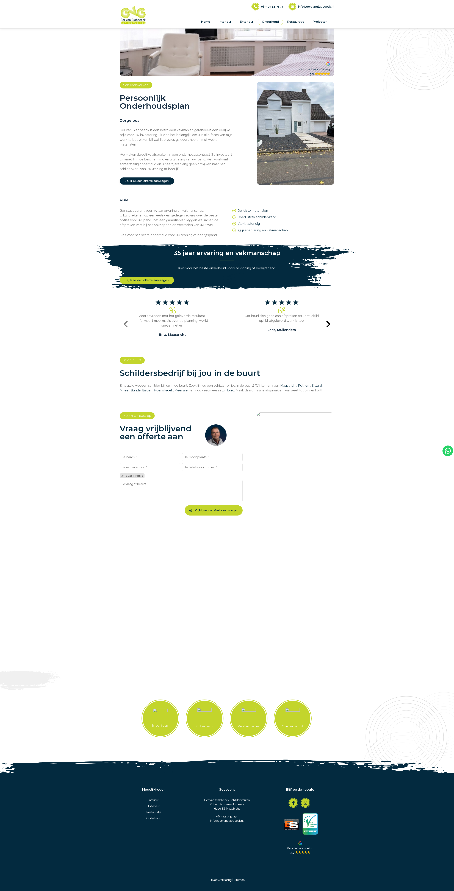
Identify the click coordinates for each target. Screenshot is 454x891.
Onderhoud (153, 818)
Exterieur (153, 806)
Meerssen (182, 390)
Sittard (317, 385)
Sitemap (239, 880)
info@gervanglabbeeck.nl (316, 6)
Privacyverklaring (220, 880)
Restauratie (153, 812)
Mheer (124, 390)
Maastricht (288, 385)
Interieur (153, 800)
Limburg (228, 390)
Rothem (304, 385)
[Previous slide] (126, 325)
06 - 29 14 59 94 (227, 816)
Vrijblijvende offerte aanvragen (216, 510)
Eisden (147, 390)
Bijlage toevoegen (134, 476)
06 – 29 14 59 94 (272, 6)
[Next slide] (327, 325)
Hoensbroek (163, 390)
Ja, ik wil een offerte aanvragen (147, 181)
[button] (314, 69)
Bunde (136, 390)
